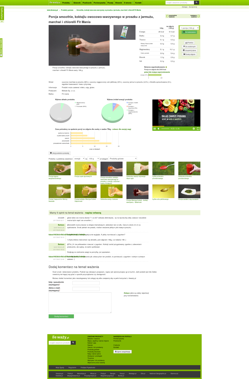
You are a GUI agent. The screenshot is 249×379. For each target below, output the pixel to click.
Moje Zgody (60, 367)
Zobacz (127, 293)
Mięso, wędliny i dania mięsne (98, 341)
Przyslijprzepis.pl (90, 375)
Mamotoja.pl (81, 373)
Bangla (112, 373)
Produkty (66, 2)
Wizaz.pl (93, 373)
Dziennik (77, 2)
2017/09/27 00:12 (58, 237)
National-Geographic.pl (158, 373)
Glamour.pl (174, 373)
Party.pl (103, 373)
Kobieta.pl (59, 375)
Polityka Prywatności (88, 367)
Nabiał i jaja (92, 343)
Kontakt (138, 2)
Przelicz (190, 42)
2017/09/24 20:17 (58, 220)
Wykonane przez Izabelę (96, 363)
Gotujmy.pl (59, 373)
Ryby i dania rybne (94, 354)
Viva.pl (122, 373)
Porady (110, 2)
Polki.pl (70, 373)
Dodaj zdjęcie (190, 54)
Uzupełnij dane (190, 50)
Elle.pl (143, 373)
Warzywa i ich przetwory (96, 360)
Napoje (90, 345)
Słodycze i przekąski (95, 356)
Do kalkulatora (190, 32)
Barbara (61, 225)
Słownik (118, 2)
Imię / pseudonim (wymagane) (56, 283)
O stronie (128, 2)
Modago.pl (132, 373)
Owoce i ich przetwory (95, 347)
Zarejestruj (193, 7)
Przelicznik (87, 2)
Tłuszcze (91, 358)
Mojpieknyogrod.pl (107, 375)
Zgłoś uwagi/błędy (123, 352)
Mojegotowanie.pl (73, 375)
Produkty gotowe (93, 349)
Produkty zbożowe (94, 352)
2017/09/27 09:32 (58, 249)
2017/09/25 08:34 (58, 230)
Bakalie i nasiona (94, 339)
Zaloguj (184, 7)
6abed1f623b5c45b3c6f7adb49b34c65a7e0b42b (67, 234)
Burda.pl (121, 375)
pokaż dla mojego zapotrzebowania (157, 72)
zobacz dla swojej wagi (121, 129)
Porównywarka (99, 2)
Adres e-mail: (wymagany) (54, 289)
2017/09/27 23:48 (58, 259)
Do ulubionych (190, 46)
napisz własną (93, 212)
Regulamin (72, 367)
